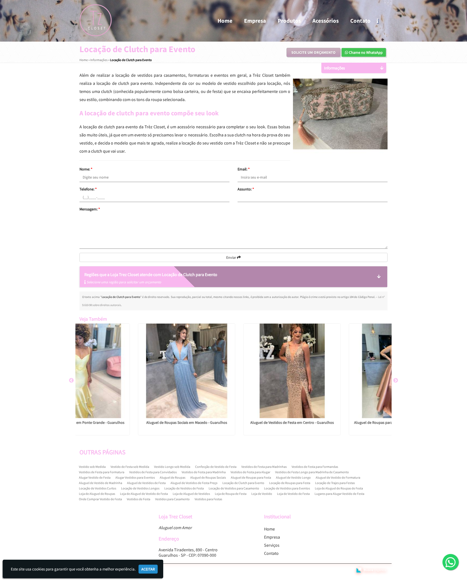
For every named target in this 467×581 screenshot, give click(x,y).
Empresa (255, 20)
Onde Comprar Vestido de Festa (100, 499)
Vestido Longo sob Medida (172, 467)
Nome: (85, 169)
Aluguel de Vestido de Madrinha (100, 483)
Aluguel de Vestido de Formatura (338, 477)
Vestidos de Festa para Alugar (250, 472)
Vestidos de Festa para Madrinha (204, 472)
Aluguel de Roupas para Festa (251, 477)
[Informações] (382, 20)
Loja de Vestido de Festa (293, 494)
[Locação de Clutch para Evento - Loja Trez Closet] (95, 20)
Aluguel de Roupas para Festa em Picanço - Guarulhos (339, 422)
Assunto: (246, 189)
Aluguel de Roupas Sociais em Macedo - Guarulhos (128, 422)
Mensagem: (89, 209)
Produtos (289, 20)
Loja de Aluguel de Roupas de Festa (339, 488)
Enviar (231, 257)
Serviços (271, 545)
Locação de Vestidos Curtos (97, 488)
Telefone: (88, 189)
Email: (244, 169)
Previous (71, 380)
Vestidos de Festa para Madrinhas (264, 467)
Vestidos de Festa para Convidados (153, 472)
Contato (360, 20)
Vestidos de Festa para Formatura (101, 472)
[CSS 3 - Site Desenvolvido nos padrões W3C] (328, 570)
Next (395, 380)
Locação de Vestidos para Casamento (234, 488)
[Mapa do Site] (296, 570)
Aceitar (148, 569)
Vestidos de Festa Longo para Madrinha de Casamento (312, 472)
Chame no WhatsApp (365, 52)
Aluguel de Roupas (172, 477)
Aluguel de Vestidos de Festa (146, 483)
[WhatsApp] (449, 562)
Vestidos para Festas (208, 499)
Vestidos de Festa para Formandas (315, 467)
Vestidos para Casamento (172, 499)
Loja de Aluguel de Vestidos (191, 494)
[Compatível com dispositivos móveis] (346, 570)
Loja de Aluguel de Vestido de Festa (144, 494)
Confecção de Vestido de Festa (215, 467)
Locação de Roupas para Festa (289, 483)
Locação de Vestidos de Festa (184, 488)
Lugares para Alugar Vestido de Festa (339, 494)
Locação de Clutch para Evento (243, 483)
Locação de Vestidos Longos (140, 488)
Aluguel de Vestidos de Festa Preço (194, 483)
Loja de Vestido (261, 494)
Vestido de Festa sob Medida (130, 467)
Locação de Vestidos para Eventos (287, 488)
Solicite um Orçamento (313, 52)
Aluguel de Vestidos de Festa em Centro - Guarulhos (233, 422)
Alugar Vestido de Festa (95, 477)
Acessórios (325, 20)
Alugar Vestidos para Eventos (135, 477)
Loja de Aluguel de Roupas (97, 494)
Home (225, 20)
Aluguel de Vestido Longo (293, 477)
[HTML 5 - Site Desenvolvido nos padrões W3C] (310, 570)
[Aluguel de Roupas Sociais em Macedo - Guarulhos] (128, 371)
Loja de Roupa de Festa (230, 494)
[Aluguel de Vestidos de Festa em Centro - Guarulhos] (233, 371)
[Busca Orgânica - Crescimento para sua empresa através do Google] (371, 569)
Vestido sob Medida (92, 467)
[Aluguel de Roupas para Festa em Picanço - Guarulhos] (339, 371)
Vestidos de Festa (138, 499)
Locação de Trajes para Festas (335, 483)
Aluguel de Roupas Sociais (208, 477)
